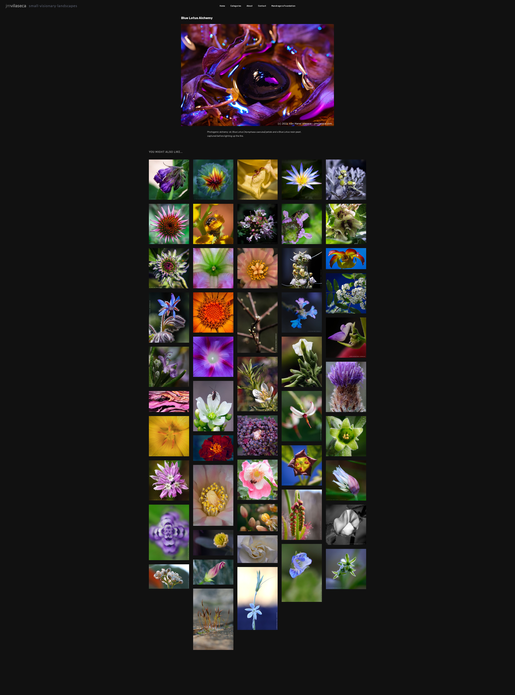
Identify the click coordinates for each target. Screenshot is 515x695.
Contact (262, 6)
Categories (235, 6)
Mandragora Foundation (283, 6)
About (250, 6)
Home (222, 6)
